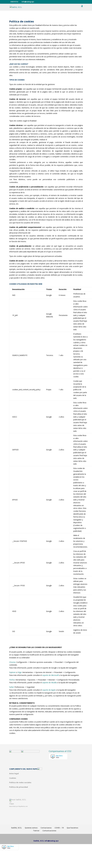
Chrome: (12, 662)
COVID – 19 (59, 828)
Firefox (12, 680)
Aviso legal (14, 773)
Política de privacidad (18, 787)
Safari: (11, 687)
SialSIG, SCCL (21, 799)
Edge (19, 672)
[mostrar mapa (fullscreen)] (12, 804)
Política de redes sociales (20, 782)
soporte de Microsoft (50, 675)
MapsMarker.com (23, 806)
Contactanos (46, 828)
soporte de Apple (48, 690)
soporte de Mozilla (49, 682)
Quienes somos (31, 828)
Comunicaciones (49, 830)
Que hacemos (72, 828)
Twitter (36, 830)
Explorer (12, 672)
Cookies (12, 778)
